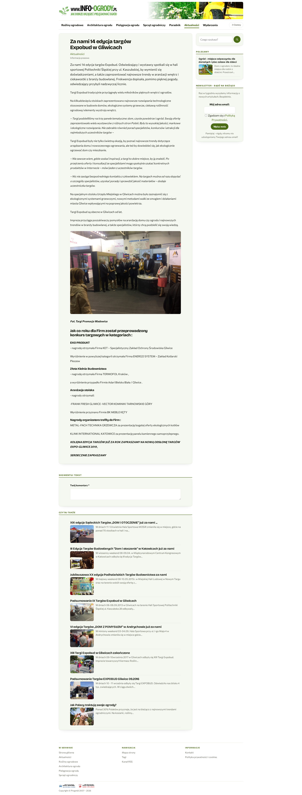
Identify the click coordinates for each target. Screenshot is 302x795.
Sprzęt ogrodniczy (154, 25)
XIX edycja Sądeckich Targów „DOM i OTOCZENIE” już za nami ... (113, 522)
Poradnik (175, 25)
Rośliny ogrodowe (72, 25)
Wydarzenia (210, 25)
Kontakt (189, 752)
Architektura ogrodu (99, 25)
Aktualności (191, 25)
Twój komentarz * (79, 485)
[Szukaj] (237, 39)
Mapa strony (128, 752)
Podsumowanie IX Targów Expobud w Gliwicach (103, 601)
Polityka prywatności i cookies (201, 757)
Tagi (124, 757)
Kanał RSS (127, 761)
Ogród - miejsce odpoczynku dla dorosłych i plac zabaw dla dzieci (218, 60)
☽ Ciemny (236, 25)
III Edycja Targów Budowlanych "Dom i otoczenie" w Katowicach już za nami (122, 548)
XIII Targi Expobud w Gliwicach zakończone (100, 653)
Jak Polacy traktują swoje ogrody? (93, 705)
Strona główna (66, 752)
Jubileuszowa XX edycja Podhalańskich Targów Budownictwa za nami (118, 574)
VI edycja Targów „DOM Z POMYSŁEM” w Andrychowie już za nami (115, 627)
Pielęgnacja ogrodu (127, 25)
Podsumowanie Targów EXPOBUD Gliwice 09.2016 (104, 679)
